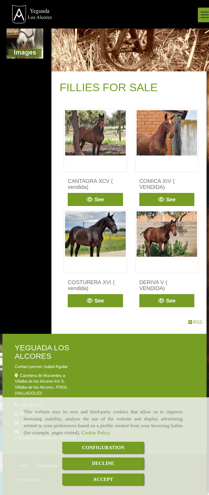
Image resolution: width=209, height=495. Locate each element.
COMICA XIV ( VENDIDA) (157, 184)
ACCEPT (103, 479)
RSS (197, 322)
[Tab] (95, 140)
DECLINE (103, 463)
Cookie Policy (95, 432)
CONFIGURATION (103, 447)
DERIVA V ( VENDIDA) (153, 285)
